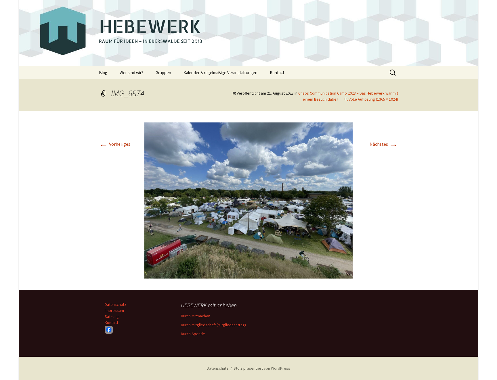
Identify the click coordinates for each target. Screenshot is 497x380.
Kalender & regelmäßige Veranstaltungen (220, 72)
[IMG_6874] (248, 200)
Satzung (112, 316)
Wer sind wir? (131, 72)
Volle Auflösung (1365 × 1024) (373, 99)
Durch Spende (193, 333)
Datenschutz (115, 304)
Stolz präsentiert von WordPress (262, 368)
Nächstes (384, 144)
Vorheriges (114, 144)
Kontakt (277, 72)
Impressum (114, 310)
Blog (103, 72)
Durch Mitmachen (195, 315)
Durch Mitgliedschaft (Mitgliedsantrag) (213, 324)
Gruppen (163, 72)
